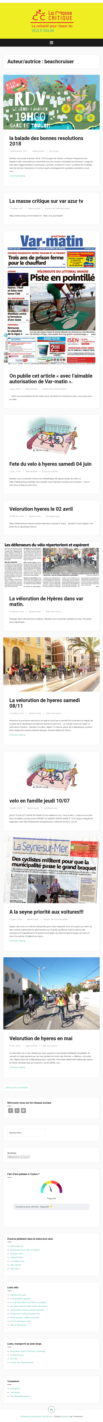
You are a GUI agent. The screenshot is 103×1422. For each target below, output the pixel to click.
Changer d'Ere (16, 1253)
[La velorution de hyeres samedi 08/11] (51, 666)
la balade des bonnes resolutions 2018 (46, 141)
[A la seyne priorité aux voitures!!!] (51, 871)
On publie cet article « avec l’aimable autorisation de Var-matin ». (50, 378)
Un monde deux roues (20, 1321)
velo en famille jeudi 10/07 (39, 801)
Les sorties (54, 151)
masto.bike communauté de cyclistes (27, 1309)
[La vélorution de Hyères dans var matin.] (51, 568)
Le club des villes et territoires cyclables (28, 1302)
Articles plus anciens (16, 1087)
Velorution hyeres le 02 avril (41, 509)
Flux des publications (20, 1396)
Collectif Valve (16, 1257)
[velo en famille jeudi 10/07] (51, 774)
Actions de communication (57, 208)
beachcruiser (38, 151)
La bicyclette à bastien (20, 1298)
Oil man (13, 1358)
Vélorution (15, 1268)
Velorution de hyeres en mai (40, 1038)
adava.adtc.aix (16, 1246)
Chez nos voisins (50, 471)
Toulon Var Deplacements (22, 1362)
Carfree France (16, 1354)
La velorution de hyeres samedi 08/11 (44, 703)
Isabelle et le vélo (18, 1294)
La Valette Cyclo (17, 1261)
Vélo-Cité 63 (15, 1264)
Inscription (15, 1388)
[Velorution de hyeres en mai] (51, 994)
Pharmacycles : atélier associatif (24, 1317)
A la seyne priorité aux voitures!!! (46, 912)
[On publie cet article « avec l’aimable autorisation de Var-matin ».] (51, 294)
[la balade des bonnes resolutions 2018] (51, 104)
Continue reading (22, 176)
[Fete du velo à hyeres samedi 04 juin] (51, 438)
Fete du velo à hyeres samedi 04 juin (50, 464)
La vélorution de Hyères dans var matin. (46, 601)
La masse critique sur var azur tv (46, 201)
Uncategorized (52, 516)
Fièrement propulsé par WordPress (36, 1416)
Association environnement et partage (27, 1351)
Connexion (15, 1392)
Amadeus (65, 1416)
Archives (11, 1153)
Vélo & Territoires (18, 1325)
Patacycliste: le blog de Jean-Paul (25, 1313)
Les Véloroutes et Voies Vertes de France (28, 1306)
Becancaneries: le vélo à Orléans (25, 1249)
